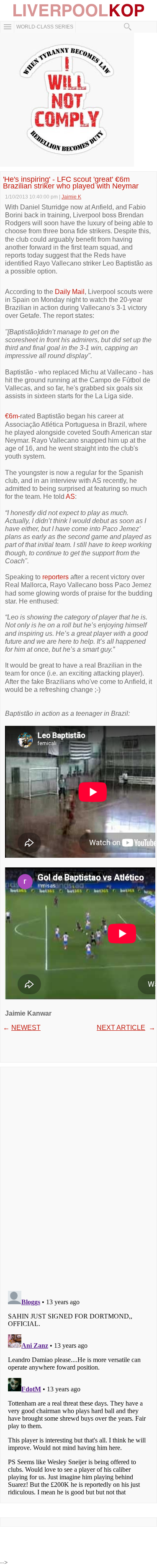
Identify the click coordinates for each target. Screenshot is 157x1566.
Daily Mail (70, 291)
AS (70, 496)
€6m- (12, 416)
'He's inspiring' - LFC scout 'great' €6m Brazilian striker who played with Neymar (71, 182)
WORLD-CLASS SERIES (44, 27)
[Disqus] (78, 1176)
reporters (55, 576)
